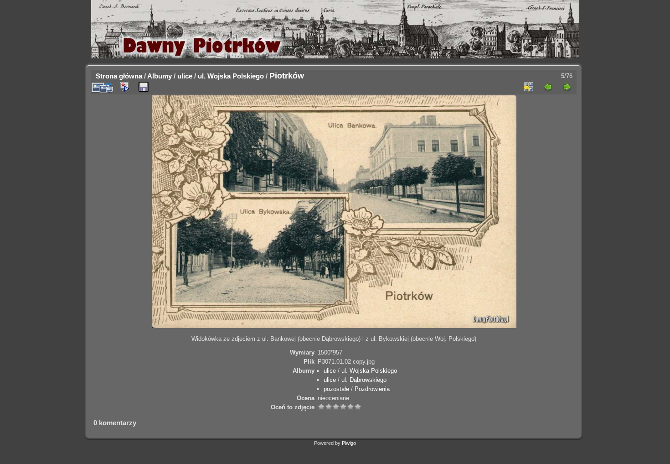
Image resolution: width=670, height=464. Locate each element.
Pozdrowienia (372, 389)
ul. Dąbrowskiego (364, 379)
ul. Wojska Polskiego (231, 76)
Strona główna (119, 76)
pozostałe (336, 389)
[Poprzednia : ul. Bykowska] (547, 87)
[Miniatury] (528, 87)
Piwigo (349, 443)
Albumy (159, 76)
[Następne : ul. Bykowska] (567, 87)
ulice (184, 76)
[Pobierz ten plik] (143, 87)
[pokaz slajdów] (124, 87)
